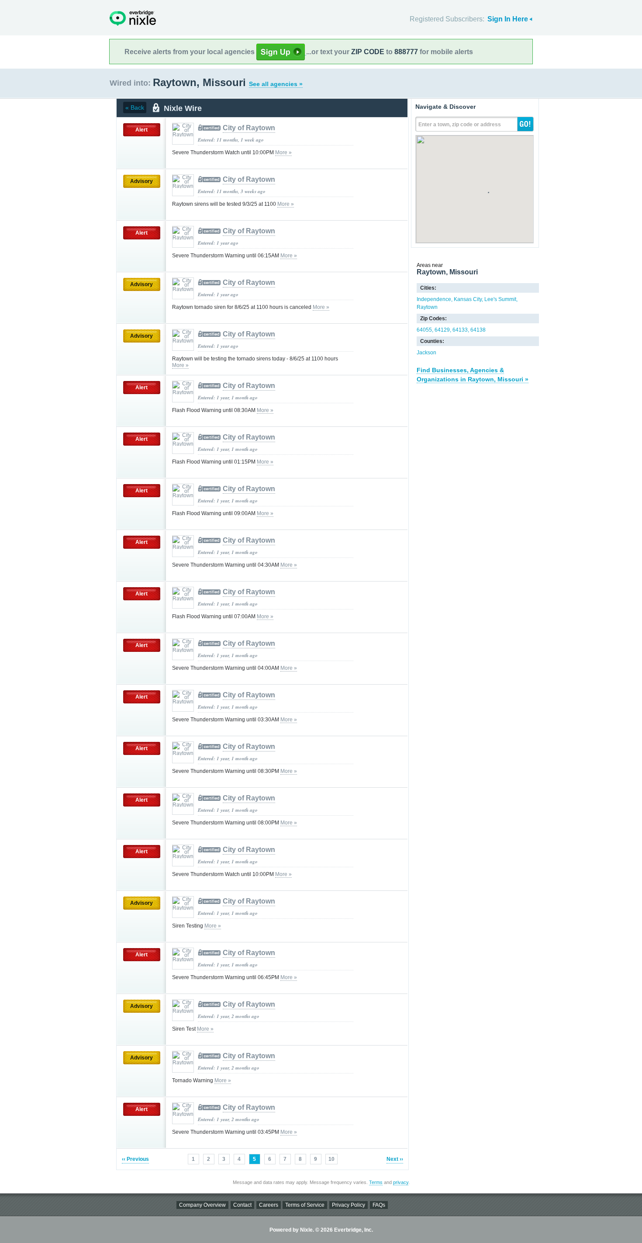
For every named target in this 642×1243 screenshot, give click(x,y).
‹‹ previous (135, 1159)
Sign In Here (507, 19)
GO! (525, 124)
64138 (478, 330)
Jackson (426, 353)
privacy (400, 1182)
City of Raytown (249, 128)
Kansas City (468, 299)
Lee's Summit (500, 299)
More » (283, 152)
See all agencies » (276, 83)
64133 (460, 330)
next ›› (395, 1159)
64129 (442, 330)
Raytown (427, 307)
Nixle (133, 18)
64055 (424, 330)
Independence (434, 299)
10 (331, 1159)
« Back (134, 107)
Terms (376, 1182)
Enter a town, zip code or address (459, 124)
